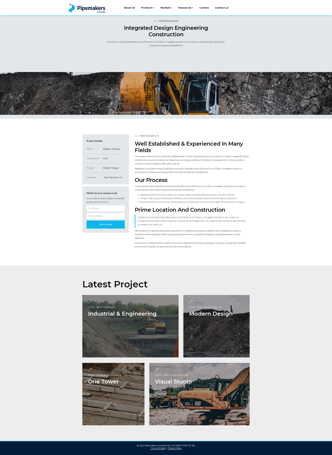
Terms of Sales (158, 448)
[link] (94, 7)
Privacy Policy (175, 448)
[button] (147, 8)
